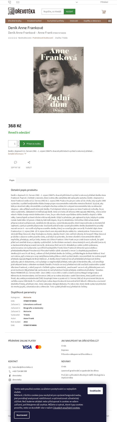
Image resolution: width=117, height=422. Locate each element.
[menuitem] (14, 21)
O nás (63, 346)
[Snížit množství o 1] (18, 145)
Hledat (69, 11)
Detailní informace (16, 153)
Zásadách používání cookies (66, 407)
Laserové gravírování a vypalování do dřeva (79, 370)
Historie (27, 297)
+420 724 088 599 (19, 371)
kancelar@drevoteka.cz (22, 367)
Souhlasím (95, 390)
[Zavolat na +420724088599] (12, 2)
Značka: (61, 38)
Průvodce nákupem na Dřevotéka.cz (76, 354)
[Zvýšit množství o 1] (18, 142)
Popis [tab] (12, 180)
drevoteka (16, 375)
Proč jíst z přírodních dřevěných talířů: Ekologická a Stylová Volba (83, 376)
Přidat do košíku (34, 143)
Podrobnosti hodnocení (43, 38)
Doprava (64, 350)
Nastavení (22, 415)
